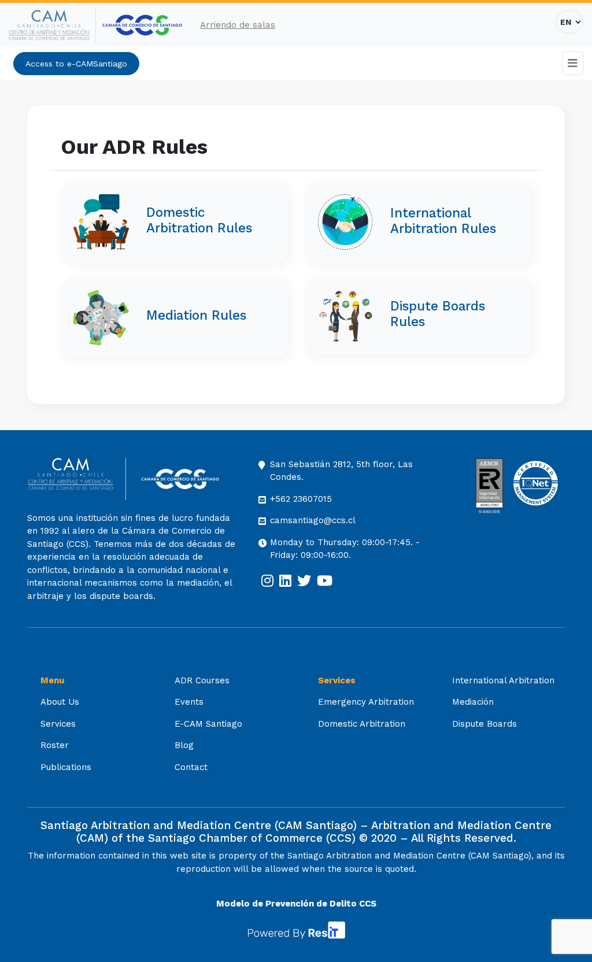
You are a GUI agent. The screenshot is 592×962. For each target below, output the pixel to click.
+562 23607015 (301, 499)
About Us (59, 702)
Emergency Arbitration (366, 702)
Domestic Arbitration (361, 724)
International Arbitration (503, 680)
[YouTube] (324, 581)
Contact (191, 767)
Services (58, 724)
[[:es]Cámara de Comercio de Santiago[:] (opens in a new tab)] (142, 25)
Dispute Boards (484, 724)
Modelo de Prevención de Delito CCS (296, 903)
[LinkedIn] (285, 581)
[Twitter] (304, 581)
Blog (184, 745)
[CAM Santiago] (76, 479)
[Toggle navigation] (573, 63)
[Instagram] (267, 581)
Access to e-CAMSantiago (76, 63)
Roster (54, 745)
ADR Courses (202, 680)
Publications (65, 767)
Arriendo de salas (237, 25)
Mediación (473, 702)
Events (189, 702)
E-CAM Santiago (208, 724)
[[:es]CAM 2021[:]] (52, 25)
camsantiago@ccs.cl (313, 520)
